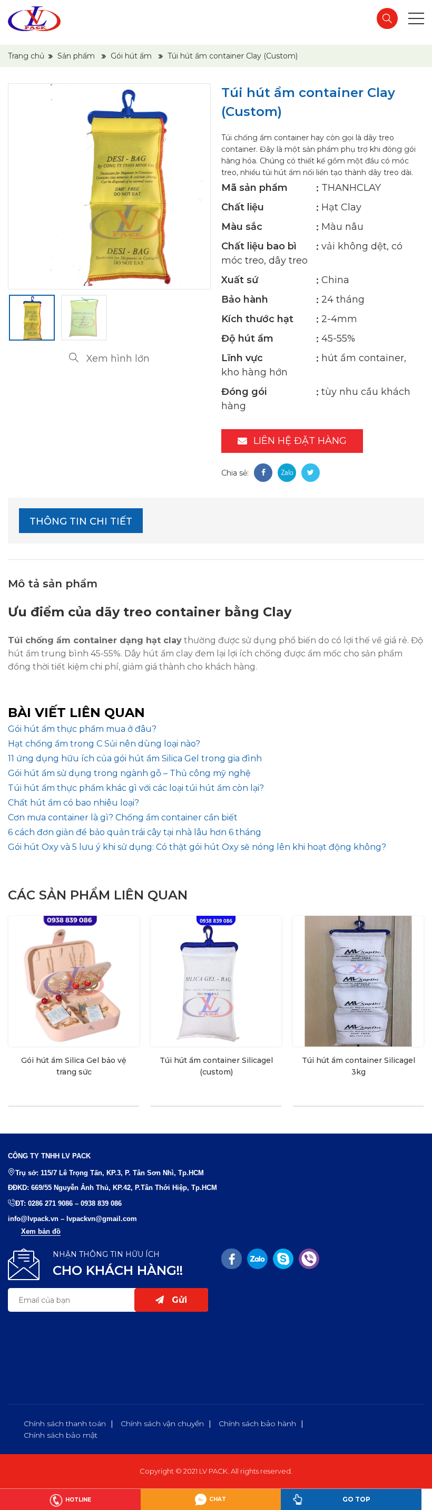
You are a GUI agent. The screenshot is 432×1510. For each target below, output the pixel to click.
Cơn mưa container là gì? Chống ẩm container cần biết (123, 817)
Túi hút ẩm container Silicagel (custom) (216, 1066)
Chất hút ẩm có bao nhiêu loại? (73, 803)
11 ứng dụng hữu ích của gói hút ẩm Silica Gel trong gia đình (135, 758)
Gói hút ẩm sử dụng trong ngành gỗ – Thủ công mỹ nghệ (129, 773)
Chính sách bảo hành (257, 1423)
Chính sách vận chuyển (162, 1423)
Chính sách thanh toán (65, 1423)
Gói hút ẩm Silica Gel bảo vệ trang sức (73, 1066)
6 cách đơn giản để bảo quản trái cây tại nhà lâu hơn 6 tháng (134, 832)
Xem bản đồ (41, 1231)
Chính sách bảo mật (60, 1435)
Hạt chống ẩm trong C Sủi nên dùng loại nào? (104, 744)
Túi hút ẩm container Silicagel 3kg (358, 1066)
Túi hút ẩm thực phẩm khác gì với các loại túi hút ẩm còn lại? (136, 788)
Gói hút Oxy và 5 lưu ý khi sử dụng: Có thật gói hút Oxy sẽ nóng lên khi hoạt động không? (197, 847)
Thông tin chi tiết (81, 521)
